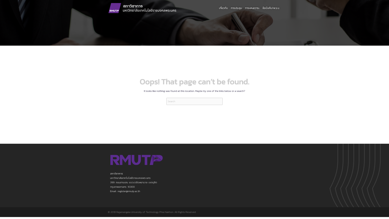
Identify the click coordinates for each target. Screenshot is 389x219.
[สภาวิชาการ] (142, 8)
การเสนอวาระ (252, 8)
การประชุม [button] (236, 8)
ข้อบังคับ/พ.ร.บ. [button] (271, 8)
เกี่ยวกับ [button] (223, 8)
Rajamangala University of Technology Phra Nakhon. (145, 212)
